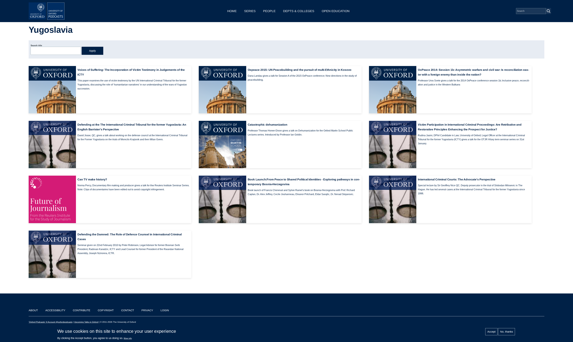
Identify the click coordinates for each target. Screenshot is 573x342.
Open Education (335, 11)
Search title (36, 45)
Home (232, 11)
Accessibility (55, 310)
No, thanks (506, 331)
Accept (491, 331)
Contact (127, 310)
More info (128, 338)
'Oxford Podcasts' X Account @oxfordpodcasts (50, 322)
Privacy (147, 310)
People (269, 11)
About (33, 310)
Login (165, 310)
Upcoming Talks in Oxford (86, 322)
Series (250, 11)
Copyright (106, 310)
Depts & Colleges (298, 11)
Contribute (81, 310)
